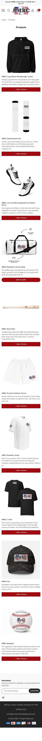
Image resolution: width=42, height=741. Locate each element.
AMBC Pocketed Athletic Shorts (14, 393)
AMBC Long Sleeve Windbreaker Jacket (17, 77)
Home (4, 20)
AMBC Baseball (8, 643)
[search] (8, 10)
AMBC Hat (6, 582)
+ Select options (21, 89)
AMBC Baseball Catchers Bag (13, 267)
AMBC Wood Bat (8, 329)
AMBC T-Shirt (7, 520)
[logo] (21, 10)
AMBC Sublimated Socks (11, 139)
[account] (32, 10)
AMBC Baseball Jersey (10, 455)
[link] (21, 55)
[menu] (3, 10)
